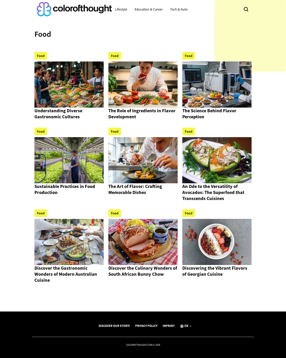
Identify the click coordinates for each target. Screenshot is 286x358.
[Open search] (246, 9)
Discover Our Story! (114, 326)
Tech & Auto (179, 9)
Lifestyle (121, 9)
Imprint (169, 326)
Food (41, 56)
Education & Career (149, 9)
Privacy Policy (146, 326)
